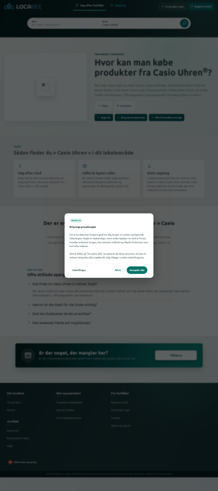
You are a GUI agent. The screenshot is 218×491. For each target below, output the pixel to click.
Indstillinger (79, 270)
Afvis (118, 270)
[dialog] (109, 245)
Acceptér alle (137, 270)
